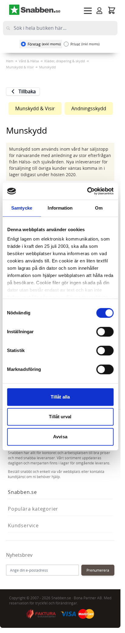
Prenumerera (97, 570)
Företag (44, 44)
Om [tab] (99, 207)
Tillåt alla (60, 396)
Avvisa (60, 436)
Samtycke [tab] (21, 207)
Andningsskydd (88, 108)
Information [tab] (60, 207)
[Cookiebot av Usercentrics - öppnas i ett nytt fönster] (86, 191)
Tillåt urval (60, 416)
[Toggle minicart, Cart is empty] (111, 10)
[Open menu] (88, 10)
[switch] (104, 332)
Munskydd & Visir (20, 67)
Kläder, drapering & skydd (64, 61)
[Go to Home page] (35, 10)
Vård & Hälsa (29, 61)
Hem (9, 61)
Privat (85, 44)
